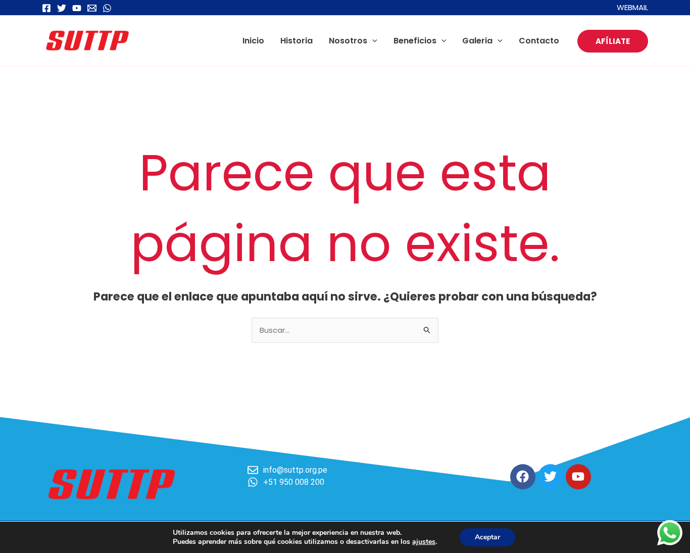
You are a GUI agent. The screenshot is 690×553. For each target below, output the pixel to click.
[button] (372, 40)
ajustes (423, 541)
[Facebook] (46, 8)
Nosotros (348, 40)
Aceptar (487, 537)
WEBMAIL (632, 7)
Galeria (477, 40)
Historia (296, 40)
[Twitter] (61, 8)
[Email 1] (91, 8)
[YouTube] (76, 8)
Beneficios (414, 40)
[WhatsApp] (107, 8)
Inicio (253, 40)
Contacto (539, 40)
